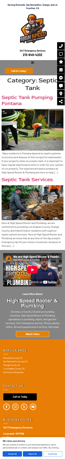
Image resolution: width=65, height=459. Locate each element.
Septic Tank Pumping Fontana (27, 100)
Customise (52, 454)
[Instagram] (15, 407)
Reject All (33, 454)
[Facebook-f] (6, 407)
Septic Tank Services (27, 179)
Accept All (12, 454)
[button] (32, 62)
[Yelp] (24, 407)
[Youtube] (33, 407)
